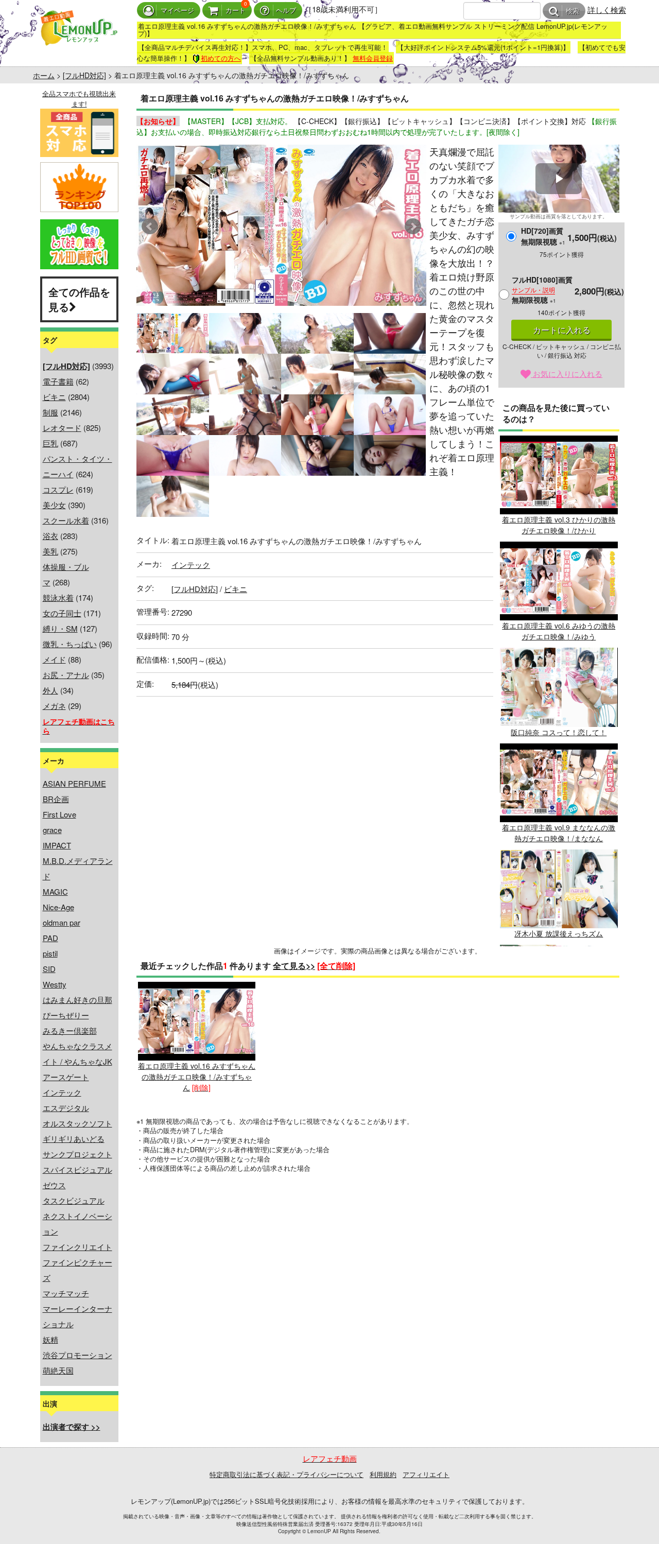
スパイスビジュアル (77, 1169)
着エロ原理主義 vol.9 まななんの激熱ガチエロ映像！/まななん (558, 832)
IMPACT (57, 845)
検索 (572, 11)
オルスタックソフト (77, 1123)
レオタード (62, 427)
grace (52, 829)
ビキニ (54, 396)
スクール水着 (66, 520)
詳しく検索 (606, 9)
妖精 (50, 1339)
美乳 (50, 551)
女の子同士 (62, 613)
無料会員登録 (373, 58)
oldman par (61, 922)
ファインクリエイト (77, 1246)
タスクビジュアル (74, 1200)
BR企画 (56, 798)
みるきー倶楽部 (70, 1030)
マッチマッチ (66, 1293)
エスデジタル (66, 1107)
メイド (54, 659)
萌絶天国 (58, 1370)
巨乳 (50, 443)
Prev (150, 226)
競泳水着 (58, 597)
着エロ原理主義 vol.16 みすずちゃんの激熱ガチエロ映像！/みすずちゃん (196, 1076)
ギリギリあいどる (74, 1138)
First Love (59, 814)
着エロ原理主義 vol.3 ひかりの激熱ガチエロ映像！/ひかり (558, 524)
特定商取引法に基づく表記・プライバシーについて (286, 1474)
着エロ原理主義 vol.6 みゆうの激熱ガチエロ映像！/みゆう (558, 630)
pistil (50, 953)
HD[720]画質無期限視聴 (543, 236)
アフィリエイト (426, 1474)
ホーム (44, 75)
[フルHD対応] (84, 75)
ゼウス (54, 1184)
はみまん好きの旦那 (77, 999)
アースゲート (66, 1076)
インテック (62, 1092)
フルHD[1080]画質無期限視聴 (542, 289)
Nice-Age (58, 906)
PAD (50, 937)
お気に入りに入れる (566, 373)
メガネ (54, 705)
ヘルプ (286, 10)
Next (413, 226)
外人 (50, 690)
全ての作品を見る (79, 299)
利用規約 (383, 1474)
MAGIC (55, 891)
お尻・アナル (66, 674)
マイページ (177, 10)
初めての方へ (221, 58)
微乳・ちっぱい (70, 643)
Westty (54, 984)
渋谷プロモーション (77, 1354)
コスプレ (58, 489)
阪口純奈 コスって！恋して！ (558, 732)
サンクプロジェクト (77, 1154)
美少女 (54, 504)
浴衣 (50, 535)
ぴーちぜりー (66, 1015)
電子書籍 (58, 381)
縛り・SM (60, 628)
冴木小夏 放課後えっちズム (558, 933)
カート (236, 10)
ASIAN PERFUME (74, 783)
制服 (50, 412)
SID (49, 968)
